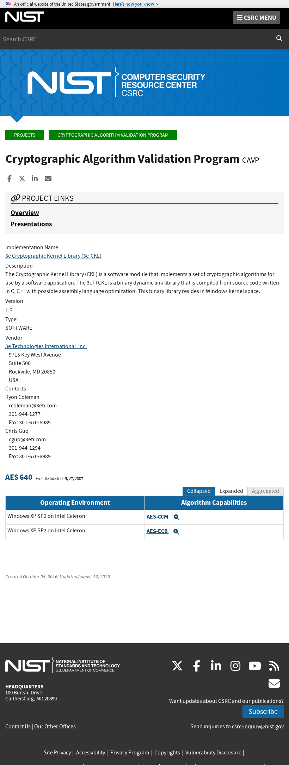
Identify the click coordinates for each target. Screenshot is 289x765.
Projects (24, 135)
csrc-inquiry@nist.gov (258, 726)
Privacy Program (129, 752)
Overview (25, 212)
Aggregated (265, 491)
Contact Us (18, 726)
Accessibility (90, 752)
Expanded (231, 491)
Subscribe (263, 711)
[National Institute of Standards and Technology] (62, 665)
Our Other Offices (55, 726)
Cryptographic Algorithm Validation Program (112, 135)
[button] (176, 517)
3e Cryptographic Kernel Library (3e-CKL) (53, 255)
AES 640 (18, 477)
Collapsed (199, 491)
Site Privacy (57, 752)
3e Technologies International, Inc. (46, 346)
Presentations (31, 224)
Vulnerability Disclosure (213, 752)
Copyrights (167, 752)
